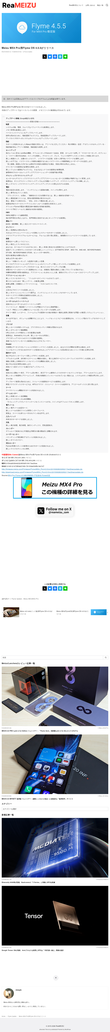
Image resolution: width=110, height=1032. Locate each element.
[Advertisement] (55, 77)
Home (4, 1016)
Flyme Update (28, 52)
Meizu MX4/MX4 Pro (31, 599)
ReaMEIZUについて (76, 5)
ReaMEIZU (60, 1026)
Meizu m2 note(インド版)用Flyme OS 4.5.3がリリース (36, 612)
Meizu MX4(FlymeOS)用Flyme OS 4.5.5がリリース (73, 612)
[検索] (107, 5)
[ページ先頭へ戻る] (55, 978)
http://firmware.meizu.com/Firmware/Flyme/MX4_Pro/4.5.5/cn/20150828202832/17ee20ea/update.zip (42, 469)
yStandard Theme (44, 1029)
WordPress (68, 1029)
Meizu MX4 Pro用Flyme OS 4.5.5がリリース (32, 1016)
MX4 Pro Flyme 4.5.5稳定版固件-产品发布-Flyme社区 (29, 475)
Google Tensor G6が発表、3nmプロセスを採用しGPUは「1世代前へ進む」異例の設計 (33, 950)
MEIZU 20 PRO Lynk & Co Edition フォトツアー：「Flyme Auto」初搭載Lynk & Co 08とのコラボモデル (40, 731)
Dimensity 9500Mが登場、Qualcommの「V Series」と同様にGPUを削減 (28, 882)
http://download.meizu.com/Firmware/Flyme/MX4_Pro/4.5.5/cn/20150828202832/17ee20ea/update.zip (42, 472)
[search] (105, 657)
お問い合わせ (90, 5)
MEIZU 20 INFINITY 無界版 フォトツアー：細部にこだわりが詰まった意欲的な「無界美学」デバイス (37, 799)
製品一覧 (100, 5)
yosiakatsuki (54, 1029)
